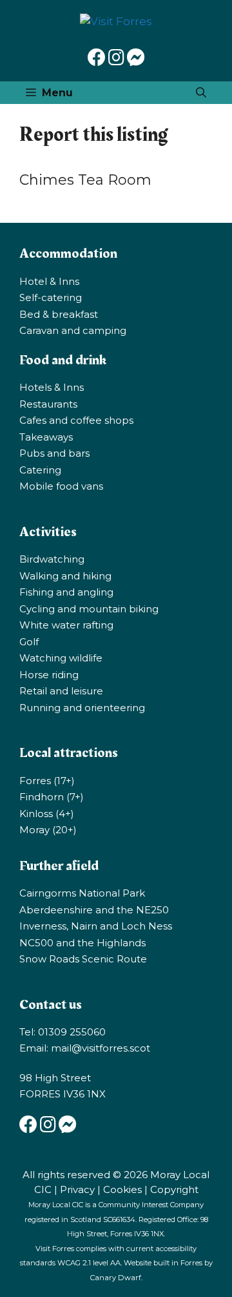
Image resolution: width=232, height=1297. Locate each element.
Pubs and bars (54, 453)
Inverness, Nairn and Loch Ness (95, 926)
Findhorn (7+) (51, 797)
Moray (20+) (48, 830)
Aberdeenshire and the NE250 (94, 910)
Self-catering (50, 297)
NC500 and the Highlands (82, 943)
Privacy (77, 1189)
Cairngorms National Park (82, 893)
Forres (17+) (47, 780)
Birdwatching (51, 559)
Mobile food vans (61, 486)
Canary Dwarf (115, 1277)
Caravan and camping (72, 330)
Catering (40, 470)
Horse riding (49, 675)
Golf (29, 642)
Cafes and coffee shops (76, 420)
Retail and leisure (61, 691)
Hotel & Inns (49, 281)
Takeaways (46, 437)
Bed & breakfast (58, 314)
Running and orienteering (82, 707)
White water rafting (66, 625)
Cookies (122, 1189)
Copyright (174, 1189)
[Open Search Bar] (201, 92)
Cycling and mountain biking (89, 609)
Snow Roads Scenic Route (83, 959)
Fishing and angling (66, 592)
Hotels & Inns (51, 387)
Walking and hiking (65, 576)
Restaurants (48, 404)
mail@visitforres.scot (100, 1048)
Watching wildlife (60, 658)
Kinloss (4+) (46, 813)
